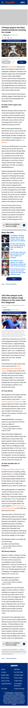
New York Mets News (11, 284)
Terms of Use (5, 681)
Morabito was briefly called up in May (13, 469)
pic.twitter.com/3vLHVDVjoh (10, 544)
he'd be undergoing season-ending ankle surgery (12, 368)
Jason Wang (6, 309)
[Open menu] (2, 2)
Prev (6, 62)
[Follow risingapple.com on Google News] (24, 225)
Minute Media (10, 692)
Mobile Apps (5, 675)
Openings (17, 669)
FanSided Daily (18, 675)
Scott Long (6, 35)
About (3, 669)
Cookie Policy (18, 681)
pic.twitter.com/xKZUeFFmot (11, 426)
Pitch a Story (5, 678)
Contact (3, 672)
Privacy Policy (18, 678)
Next (21, 62)
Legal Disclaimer (6, 683)
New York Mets (11, 67)
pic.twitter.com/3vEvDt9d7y (10, 580)
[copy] (11, 38)
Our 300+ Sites (18, 672)
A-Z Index (4, 688)
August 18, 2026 (6, 584)
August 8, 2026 (6, 430)
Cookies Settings (19, 688)
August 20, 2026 (6, 548)
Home (3, 284)
